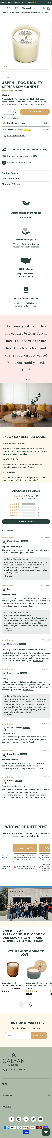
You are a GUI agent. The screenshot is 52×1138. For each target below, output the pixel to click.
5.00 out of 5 (32, 496)
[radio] (4, 123)
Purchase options (10, 118)
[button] (3, 8)
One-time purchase (16, 123)
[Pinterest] (26, 1119)
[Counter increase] (13, 112)
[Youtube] (40, 1119)
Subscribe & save (18, 130)
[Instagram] (18, 1119)
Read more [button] (34, 606)
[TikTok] (33, 1119)
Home (4, 12)
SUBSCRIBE (39, 1036)
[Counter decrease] (4, 112)
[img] (7, 537)
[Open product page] (13, 969)
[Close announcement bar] (49, 2)
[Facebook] (11, 1119)
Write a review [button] (26, 522)
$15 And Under (14, 12)
